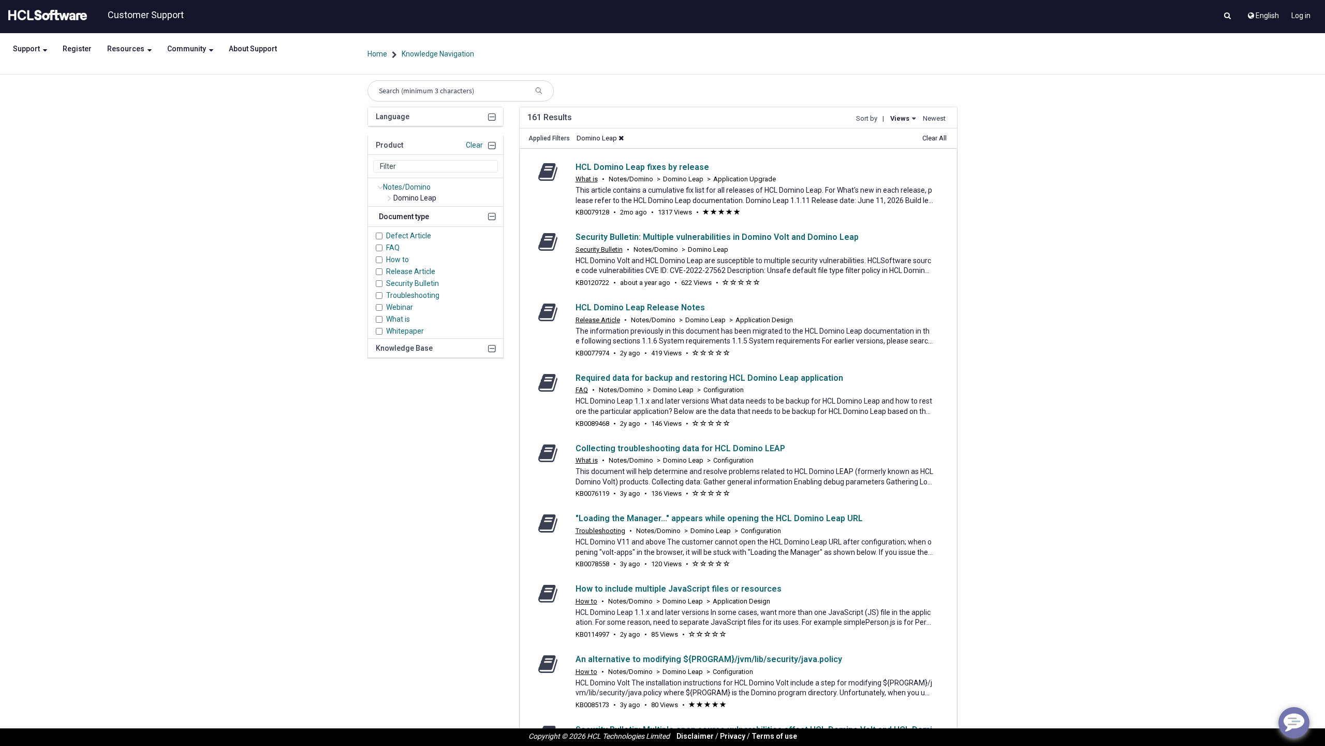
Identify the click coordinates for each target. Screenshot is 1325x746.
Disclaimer (695, 736)
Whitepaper (405, 331)
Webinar (399, 307)
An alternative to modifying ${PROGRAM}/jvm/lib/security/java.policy (709, 659)
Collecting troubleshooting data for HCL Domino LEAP (680, 448)
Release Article (410, 271)
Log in (1301, 15)
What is (398, 319)
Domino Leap (414, 198)
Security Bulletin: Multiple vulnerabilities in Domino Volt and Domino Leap (717, 237)
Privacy (732, 736)
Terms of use (774, 736)
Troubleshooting (412, 295)
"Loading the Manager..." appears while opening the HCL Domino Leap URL (719, 518)
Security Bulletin (412, 283)
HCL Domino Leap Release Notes (640, 307)
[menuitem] (1262, 13)
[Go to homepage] (45, 15)
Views (899, 118)
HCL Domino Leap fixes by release (642, 167)
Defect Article (408, 236)
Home (377, 54)
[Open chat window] (1293, 722)
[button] (1227, 16)
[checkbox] (379, 236)
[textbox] (435, 166)
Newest (934, 118)
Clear (474, 145)
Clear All (934, 138)
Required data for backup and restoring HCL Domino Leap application (709, 378)
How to (397, 259)
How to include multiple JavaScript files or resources (679, 589)
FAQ (393, 247)
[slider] (721, 212)
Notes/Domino (407, 187)
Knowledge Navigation (438, 54)
